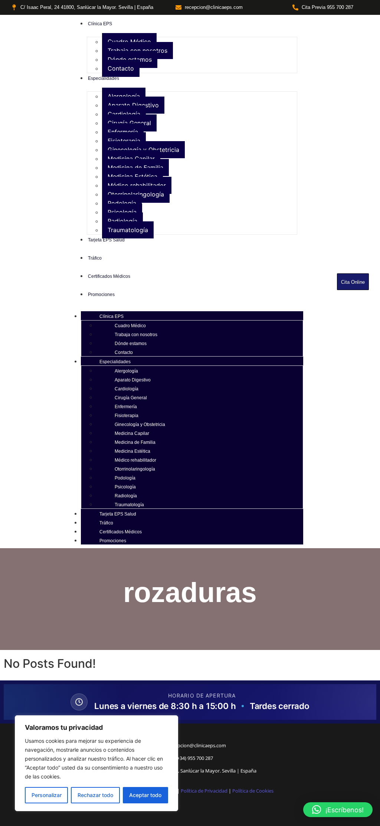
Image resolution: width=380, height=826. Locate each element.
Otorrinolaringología (136, 194)
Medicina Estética (132, 176)
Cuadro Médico (129, 41)
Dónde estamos (130, 59)
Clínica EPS (111, 316)
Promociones (112, 540)
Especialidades (115, 361)
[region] (96, 763)
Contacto (121, 68)
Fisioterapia (124, 140)
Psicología (122, 212)
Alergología (124, 96)
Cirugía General (129, 123)
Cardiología (124, 114)
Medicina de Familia (135, 167)
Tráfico (106, 523)
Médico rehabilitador (137, 185)
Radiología (122, 221)
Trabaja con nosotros (137, 50)
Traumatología (128, 230)
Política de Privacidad (204, 790)
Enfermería (123, 132)
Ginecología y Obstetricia (143, 149)
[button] (338, 809)
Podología (122, 203)
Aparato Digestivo (133, 105)
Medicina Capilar (131, 158)
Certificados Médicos (120, 531)
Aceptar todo (145, 795)
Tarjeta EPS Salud (117, 514)
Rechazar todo (95, 795)
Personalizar (47, 795)
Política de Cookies (252, 790)
